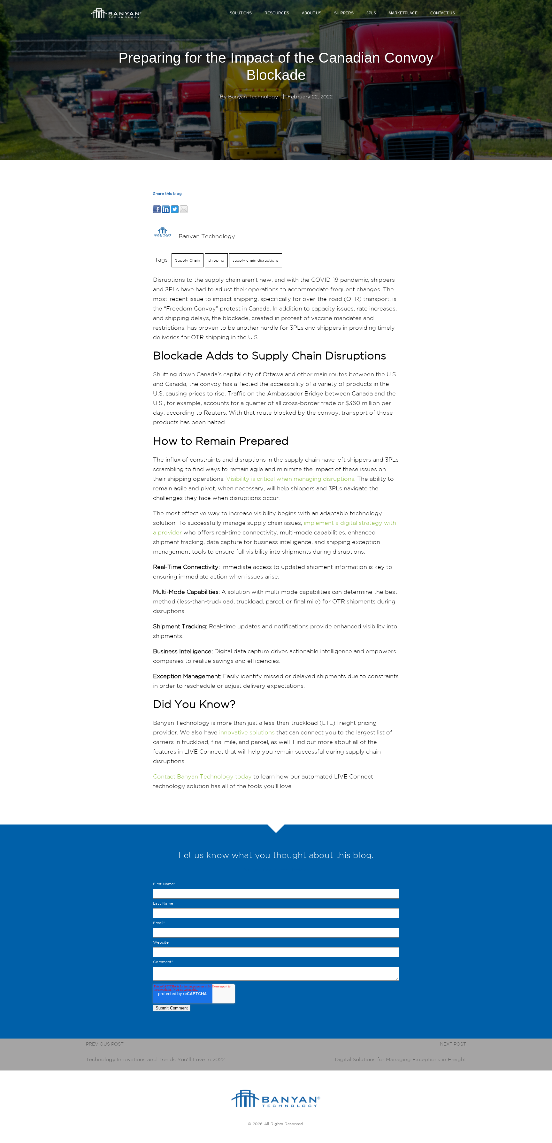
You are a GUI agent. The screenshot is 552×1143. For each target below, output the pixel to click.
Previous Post (105, 1044)
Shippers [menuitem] (344, 13)
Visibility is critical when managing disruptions (290, 478)
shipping (216, 260)
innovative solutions (247, 732)
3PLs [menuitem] (371, 13)
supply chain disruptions (256, 260)
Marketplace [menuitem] (403, 13)
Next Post (453, 1044)
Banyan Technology (253, 96)
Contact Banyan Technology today (202, 776)
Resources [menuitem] (276, 13)
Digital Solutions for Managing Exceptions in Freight (400, 1059)
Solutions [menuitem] (241, 13)
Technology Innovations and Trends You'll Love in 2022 (155, 1059)
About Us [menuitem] (311, 13)
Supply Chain (187, 260)
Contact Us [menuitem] (442, 13)
